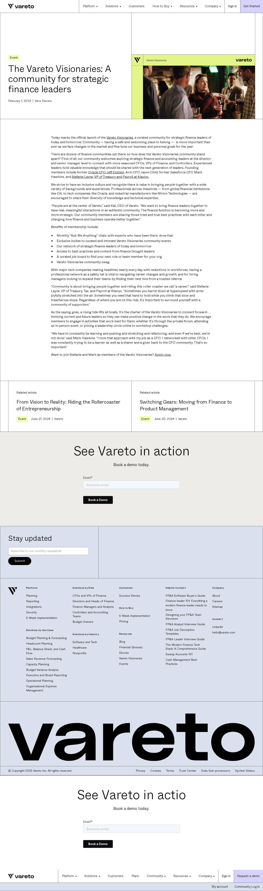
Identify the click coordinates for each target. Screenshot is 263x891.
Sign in (232, 6)
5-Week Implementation (41, 618)
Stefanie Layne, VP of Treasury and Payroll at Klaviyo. (110, 176)
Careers (217, 601)
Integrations (34, 607)
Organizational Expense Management (41, 688)
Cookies (155, 771)
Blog (122, 642)
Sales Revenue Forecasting (44, 659)
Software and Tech (85, 642)
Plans (135, 876)
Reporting (32, 601)
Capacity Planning (37, 664)
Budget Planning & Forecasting (46, 638)
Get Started (251, 6)
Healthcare (80, 648)
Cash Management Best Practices (181, 662)
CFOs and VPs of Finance (89, 596)
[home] (17, 6)
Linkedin (217, 627)
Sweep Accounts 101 (179, 654)
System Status (245, 771)
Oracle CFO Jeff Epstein (106, 172)
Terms (170, 771)
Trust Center (187, 771)
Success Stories (129, 596)
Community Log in (247, 886)
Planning (31, 596)
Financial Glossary (131, 647)
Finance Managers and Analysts (93, 607)
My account (220, 886)
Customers (136, 6)
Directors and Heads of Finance (93, 601)
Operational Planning (39, 681)
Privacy (140, 771)
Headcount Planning (39, 644)
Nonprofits (80, 653)
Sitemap (217, 607)
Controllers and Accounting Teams (90, 614)
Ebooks (124, 653)
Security (31, 612)
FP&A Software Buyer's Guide (185, 596)
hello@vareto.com (223, 632)
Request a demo (248, 876)
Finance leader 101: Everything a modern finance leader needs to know (186, 605)
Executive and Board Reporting (46, 675)
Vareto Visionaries (119, 137)
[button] (90, 6)
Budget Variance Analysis (42, 670)
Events (123, 664)
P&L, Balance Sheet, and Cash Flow (46, 651)
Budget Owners (83, 622)
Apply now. (163, 354)
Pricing (123, 621)
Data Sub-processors (215, 771)
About (216, 596)
